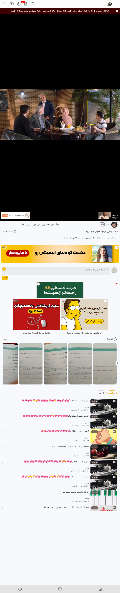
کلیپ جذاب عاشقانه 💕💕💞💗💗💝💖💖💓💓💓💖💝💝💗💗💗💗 (55, 400)
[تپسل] (38, 284)
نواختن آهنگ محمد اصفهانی (76, 492)
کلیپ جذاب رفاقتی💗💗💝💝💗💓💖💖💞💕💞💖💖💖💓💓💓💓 (56, 461)
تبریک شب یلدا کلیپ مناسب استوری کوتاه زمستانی (65, 507)
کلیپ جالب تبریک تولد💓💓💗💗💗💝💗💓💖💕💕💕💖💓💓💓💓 (56, 416)
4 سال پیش (8, 231)
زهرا (108, 224)
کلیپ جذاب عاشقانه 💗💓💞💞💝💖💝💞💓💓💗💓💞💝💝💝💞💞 (55, 476)
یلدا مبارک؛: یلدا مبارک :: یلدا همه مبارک (70, 446)
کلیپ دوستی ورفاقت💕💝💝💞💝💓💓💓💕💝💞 (65, 431)
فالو (102, 224)
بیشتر (5, 339)
